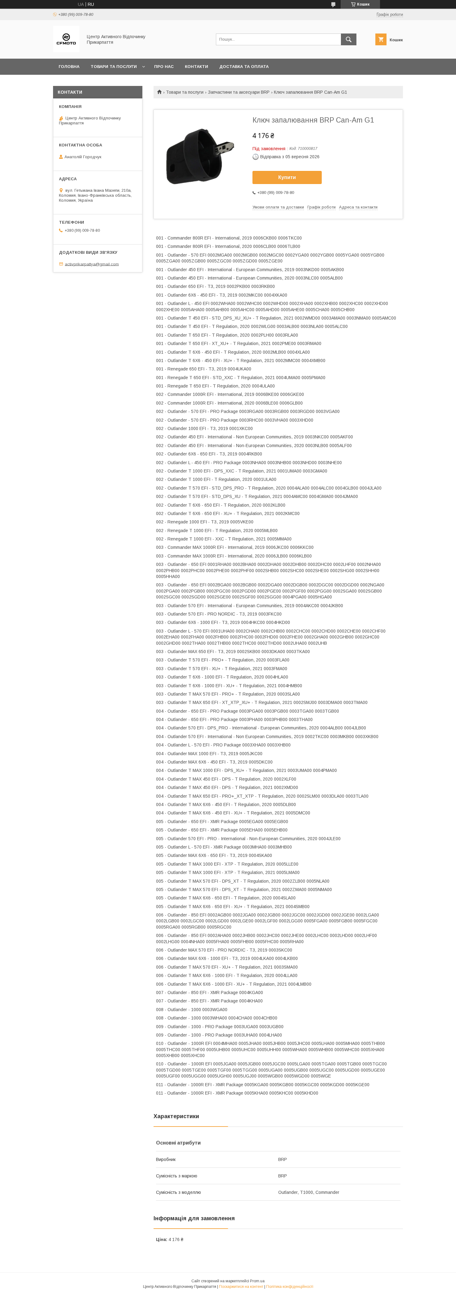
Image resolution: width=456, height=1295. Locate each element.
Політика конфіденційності (289, 1286)
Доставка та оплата (244, 66)
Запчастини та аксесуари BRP (239, 92)
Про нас (164, 66)
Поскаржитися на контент (241, 1286)
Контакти (196, 66)
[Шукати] (348, 39)
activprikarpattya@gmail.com (92, 264)
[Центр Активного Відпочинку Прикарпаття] (66, 50)
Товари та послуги (114, 66)
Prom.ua (257, 1281)
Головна (69, 66)
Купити (287, 177)
